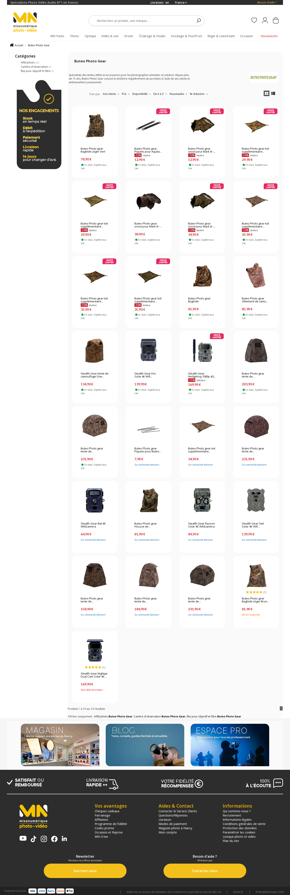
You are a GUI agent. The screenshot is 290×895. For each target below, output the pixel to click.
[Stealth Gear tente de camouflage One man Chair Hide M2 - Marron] (94, 350)
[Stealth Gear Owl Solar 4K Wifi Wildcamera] (255, 500)
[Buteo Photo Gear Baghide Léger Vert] (94, 125)
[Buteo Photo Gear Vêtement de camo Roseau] (255, 275)
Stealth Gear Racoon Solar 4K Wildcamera (201, 525)
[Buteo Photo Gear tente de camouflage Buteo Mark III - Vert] (255, 350)
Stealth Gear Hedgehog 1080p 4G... (202, 375)
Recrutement (232, 815)
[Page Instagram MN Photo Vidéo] (44, 839)
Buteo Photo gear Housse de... (145, 525)
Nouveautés (177, 94)
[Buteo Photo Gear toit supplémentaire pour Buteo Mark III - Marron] (202, 425)
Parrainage (102, 815)
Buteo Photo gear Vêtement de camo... (255, 300)
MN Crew (101, 836)
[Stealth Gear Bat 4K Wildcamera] (94, 500)
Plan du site (231, 841)
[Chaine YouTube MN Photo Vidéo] (23, 839)
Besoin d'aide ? (267, 2)
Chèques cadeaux (107, 811)
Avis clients (110, 94)
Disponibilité (140, 94)
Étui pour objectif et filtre (37, 71)
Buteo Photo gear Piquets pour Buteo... (147, 450)
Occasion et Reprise (109, 832)
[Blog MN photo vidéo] (145, 745)
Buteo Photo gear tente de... (253, 375)
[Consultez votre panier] (276, 20)
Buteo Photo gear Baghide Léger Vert (93, 150)
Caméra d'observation (36, 67)
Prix (124, 94)
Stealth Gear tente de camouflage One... (94, 375)
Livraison (165, 819)
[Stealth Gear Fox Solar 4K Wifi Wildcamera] (148, 350)
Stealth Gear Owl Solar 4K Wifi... (253, 525)
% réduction (197, 94)
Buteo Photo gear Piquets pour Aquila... (148, 150)
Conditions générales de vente (244, 824)
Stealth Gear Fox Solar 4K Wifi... (145, 375)
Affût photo (30, 62)
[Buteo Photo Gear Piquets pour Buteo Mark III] (148, 425)
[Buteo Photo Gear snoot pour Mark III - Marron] (148, 200)
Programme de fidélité (111, 824)
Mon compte (168, 832)
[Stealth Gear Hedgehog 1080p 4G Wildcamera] (202, 350)
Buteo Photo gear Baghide (199, 300)
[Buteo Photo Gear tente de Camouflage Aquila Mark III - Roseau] (94, 425)
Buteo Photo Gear (39, 45)
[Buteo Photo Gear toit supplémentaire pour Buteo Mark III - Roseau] (255, 125)
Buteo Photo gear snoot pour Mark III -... (201, 150)
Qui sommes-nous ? (237, 811)
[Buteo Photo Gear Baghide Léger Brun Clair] (255, 575)
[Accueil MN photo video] (29, 22)
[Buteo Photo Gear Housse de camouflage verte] (148, 500)
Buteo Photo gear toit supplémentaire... (255, 150)
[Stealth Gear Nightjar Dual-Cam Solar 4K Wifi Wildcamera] (94, 650)
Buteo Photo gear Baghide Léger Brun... (255, 600)
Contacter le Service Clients (178, 811)
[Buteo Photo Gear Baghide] (202, 275)
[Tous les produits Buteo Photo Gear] (264, 82)
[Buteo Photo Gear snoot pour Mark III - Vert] (202, 200)
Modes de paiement (173, 824)
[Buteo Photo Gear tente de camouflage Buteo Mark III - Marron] (94, 575)
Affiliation (101, 819)
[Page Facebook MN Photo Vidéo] (54, 839)
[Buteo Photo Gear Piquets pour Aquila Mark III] (148, 125)
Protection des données (240, 828)
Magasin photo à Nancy (175, 828)
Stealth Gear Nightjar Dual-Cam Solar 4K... (94, 675)
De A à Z (158, 94)
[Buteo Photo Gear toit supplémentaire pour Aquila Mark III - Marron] (255, 200)
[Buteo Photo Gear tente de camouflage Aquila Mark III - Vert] (202, 575)
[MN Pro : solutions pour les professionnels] (230, 745)
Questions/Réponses (173, 815)
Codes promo (104, 828)
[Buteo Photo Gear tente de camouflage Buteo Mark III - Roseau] (148, 575)
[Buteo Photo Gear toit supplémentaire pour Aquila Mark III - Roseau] (94, 275)
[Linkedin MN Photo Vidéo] (64, 839)
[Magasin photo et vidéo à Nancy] (60, 745)
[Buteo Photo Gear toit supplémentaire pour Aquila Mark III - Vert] (148, 275)
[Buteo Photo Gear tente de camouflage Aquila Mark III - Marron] (255, 425)
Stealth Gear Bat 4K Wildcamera (93, 525)
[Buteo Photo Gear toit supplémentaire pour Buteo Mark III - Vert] (94, 200)
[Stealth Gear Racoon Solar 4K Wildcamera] (202, 500)
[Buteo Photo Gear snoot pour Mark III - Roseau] (202, 125)
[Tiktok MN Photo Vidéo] (33, 839)
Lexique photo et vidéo (239, 836)
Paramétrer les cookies (239, 832)
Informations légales (237, 819)
